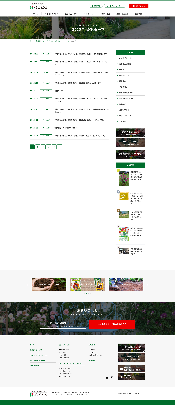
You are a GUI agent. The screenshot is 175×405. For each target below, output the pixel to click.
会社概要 (92, 352)
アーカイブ (65, 41)
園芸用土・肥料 (71, 14)
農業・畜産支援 (122, 14)
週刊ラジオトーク (65, 376)
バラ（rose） (89, 14)
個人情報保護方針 (125, 393)
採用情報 (97, 6)
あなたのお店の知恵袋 (37, 360)
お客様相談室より (126, 92)
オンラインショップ (114, 6)
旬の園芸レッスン (65, 371)
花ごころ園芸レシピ (66, 368)
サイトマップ (139, 393)
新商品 (121, 69)
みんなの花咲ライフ (66, 374)
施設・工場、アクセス (96, 355)
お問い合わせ (34, 366)
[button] (84, 293)
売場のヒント (124, 75)
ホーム (35, 14)
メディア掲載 (124, 110)
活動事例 (122, 81)
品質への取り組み (126, 98)
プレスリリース (125, 116)
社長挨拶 (92, 349)
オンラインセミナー (126, 58)
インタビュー (124, 87)
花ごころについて (51, 14)
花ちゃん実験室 (125, 64)
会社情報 (138, 14)
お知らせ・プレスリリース (44, 41)
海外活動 (122, 104)
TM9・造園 (105, 14)
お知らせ (57, 41)
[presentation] (27, 284)
